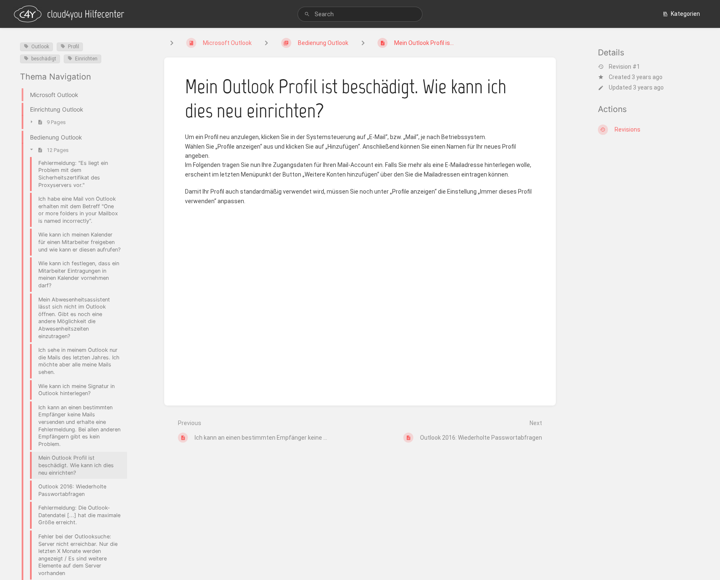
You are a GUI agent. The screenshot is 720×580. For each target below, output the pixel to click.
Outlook (40, 47)
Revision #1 (624, 66)
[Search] (307, 14)
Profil (73, 47)
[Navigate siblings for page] (362, 42)
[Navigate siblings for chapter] (266, 42)
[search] (360, 14)
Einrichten (86, 59)
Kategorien (685, 13)
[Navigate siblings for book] (171, 42)
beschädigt (43, 59)
